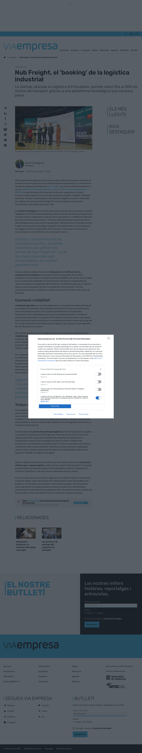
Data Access (71, 414)
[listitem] (71, 369)
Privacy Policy (83, 414)
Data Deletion (58, 414)
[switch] (98, 374)
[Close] (109, 339)
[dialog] (71, 376)
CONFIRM (55, 406)
